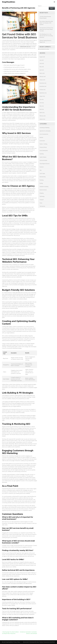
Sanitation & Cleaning (44, 186)
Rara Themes (40, 642)
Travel (41, 203)
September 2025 (43, 92)
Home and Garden (43, 160)
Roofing (41, 183)
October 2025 (42, 89)
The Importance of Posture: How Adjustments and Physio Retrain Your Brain (46, 29)
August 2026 (42, 56)
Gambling (42, 153)
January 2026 (42, 79)
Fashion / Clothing (43, 144)
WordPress (52, 642)
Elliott (12, 10)
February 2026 (43, 76)
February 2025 (42, 115)
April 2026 (42, 70)
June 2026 (42, 63)
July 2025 (41, 99)
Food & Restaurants (44, 150)
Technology (42, 196)
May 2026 (42, 66)
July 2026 (42, 60)
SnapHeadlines (8, 2)
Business (41, 137)
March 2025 (42, 112)
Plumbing (41, 180)
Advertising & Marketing (44, 127)
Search (39, 5)
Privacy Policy (16, 642)
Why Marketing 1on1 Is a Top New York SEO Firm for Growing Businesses (46, 36)
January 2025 (42, 119)
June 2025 (42, 102)
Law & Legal (42, 173)
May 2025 (42, 106)
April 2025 (42, 109)
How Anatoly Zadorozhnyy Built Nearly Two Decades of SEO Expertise (46, 23)
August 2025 (42, 96)
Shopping (42, 193)
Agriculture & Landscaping (45, 130)
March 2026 (42, 73)
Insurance (42, 166)
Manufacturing (43, 176)
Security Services (43, 189)
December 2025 (43, 83)
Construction (42, 140)
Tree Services (42, 206)
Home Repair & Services (44, 163)
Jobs (41, 170)
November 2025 (43, 86)
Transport (42, 199)
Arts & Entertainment (44, 134)
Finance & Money (43, 147)
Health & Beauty (43, 157)
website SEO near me (25, 46)
